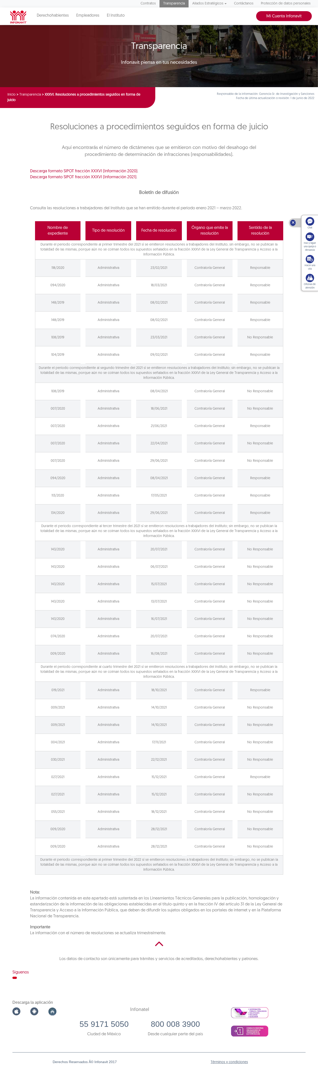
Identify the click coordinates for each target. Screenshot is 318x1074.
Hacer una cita (310, 267)
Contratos (148, 3)
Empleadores (87, 16)
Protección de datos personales (286, 3)
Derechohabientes (53, 16)
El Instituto (116, 16)
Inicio (11, 95)
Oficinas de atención (310, 286)
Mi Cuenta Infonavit (284, 16)
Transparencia (174, 3)
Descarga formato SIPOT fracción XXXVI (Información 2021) (83, 177)
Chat (310, 228)
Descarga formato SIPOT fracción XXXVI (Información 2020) (83, 171)
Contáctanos (243, 3)
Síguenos (20, 972)
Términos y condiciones (229, 1062)
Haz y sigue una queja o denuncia (310, 246)
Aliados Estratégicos (207, 3)
